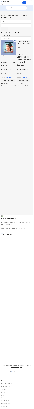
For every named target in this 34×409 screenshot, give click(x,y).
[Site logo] (5, 2)
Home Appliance (6, 386)
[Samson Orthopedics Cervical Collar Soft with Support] (24, 43)
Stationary (4, 389)
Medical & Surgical (6, 383)
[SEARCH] (25, 8)
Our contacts (5, 400)
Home (3, 15)
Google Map (4, 406)
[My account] (24, 2)
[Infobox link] (16, 217)
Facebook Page (5, 403)
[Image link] (16, 298)
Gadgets (3, 392)
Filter (5, 29)
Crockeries (4, 395)
